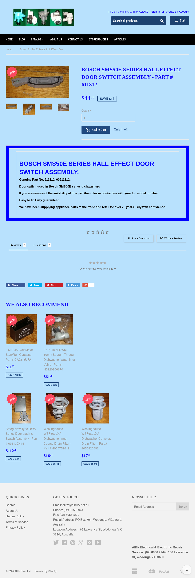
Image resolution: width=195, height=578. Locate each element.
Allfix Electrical (22, 571)
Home (9, 39)
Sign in (155, 11)
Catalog (36, 39)
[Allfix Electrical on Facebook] (64, 543)
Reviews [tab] (15, 245)
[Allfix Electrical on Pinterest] (73, 543)
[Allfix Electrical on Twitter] (56, 543)
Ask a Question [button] (140, 238)
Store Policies (98, 39)
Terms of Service (17, 522)
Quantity (87, 110)
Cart (182, 20)
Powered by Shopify (46, 571)
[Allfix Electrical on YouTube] (98, 543)
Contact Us (75, 39)
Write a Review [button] (173, 238)
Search (10, 505)
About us (56, 39)
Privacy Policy (15, 527)
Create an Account (177, 11)
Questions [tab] (40, 245)
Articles (120, 39)
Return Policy (15, 516)
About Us (12, 510)
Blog (22, 39)
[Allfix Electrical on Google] (81, 543)
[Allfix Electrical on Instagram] (90, 543)
